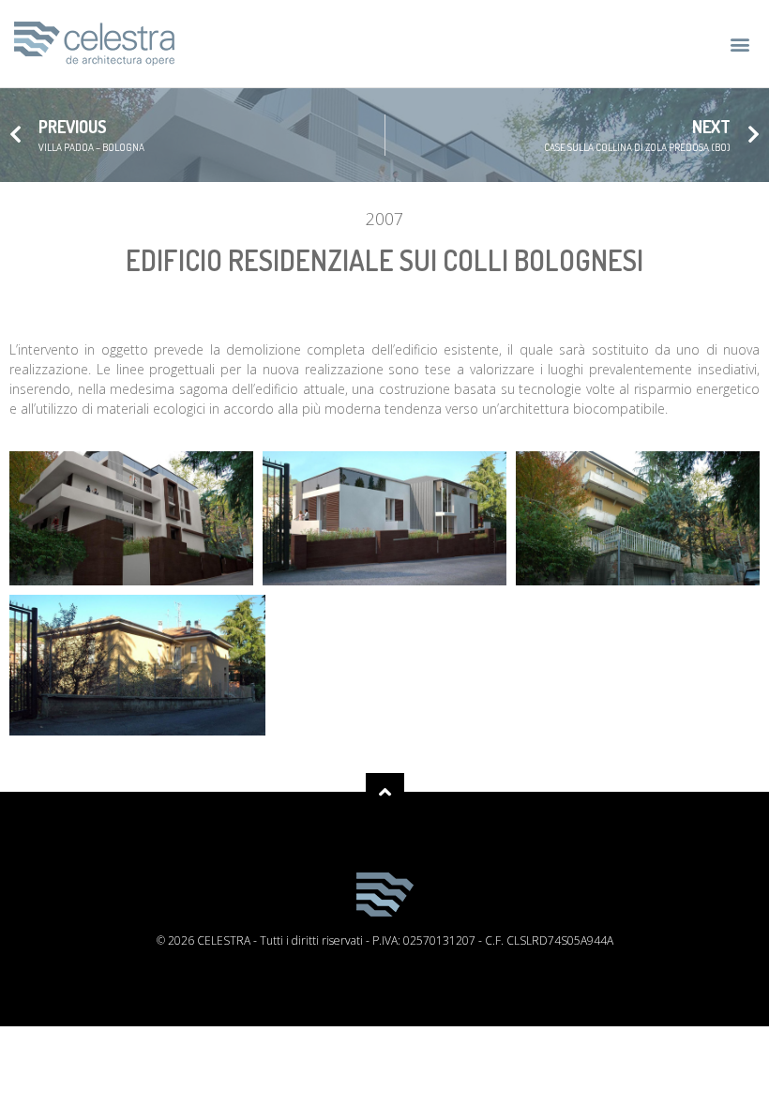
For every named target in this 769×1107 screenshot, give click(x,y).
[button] (739, 43)
